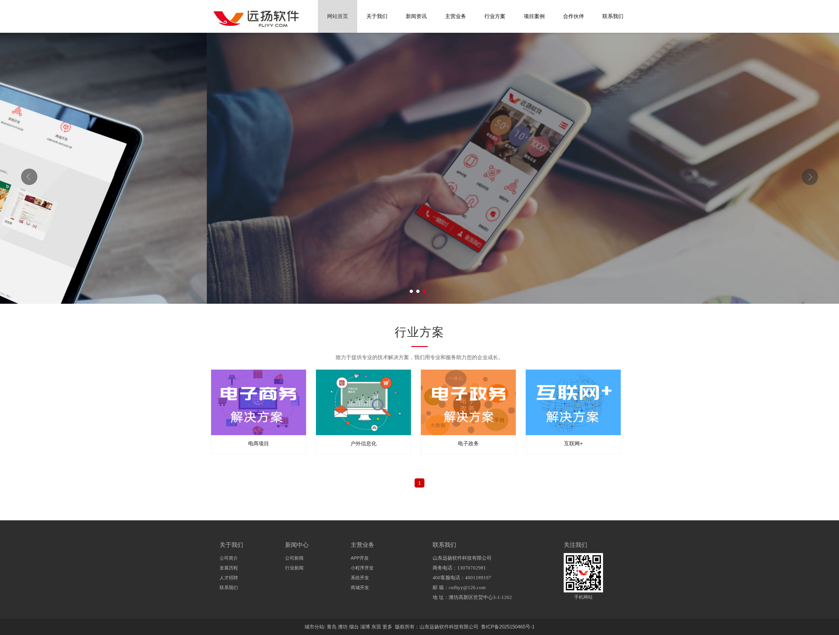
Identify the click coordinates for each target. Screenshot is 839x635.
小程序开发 (362, 567)
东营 (376, 626)
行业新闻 (294, 567)
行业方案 (494, 16)
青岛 (332, 626)
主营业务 (455, 16)
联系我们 (612, 16)
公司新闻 (294, 558)
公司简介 (229, 558)
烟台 (354, 626)
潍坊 (343, 626)
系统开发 (360, 577)
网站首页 (337, 16)
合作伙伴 (573, 16)
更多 (387, 626)
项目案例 (534, 16)
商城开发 (360, 587)
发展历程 (229, 567)
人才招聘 (229, 577)
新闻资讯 (416, 16)
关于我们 (376, 16)
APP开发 (360, 558)
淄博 (365, 626)
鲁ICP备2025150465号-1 (508, 626)
